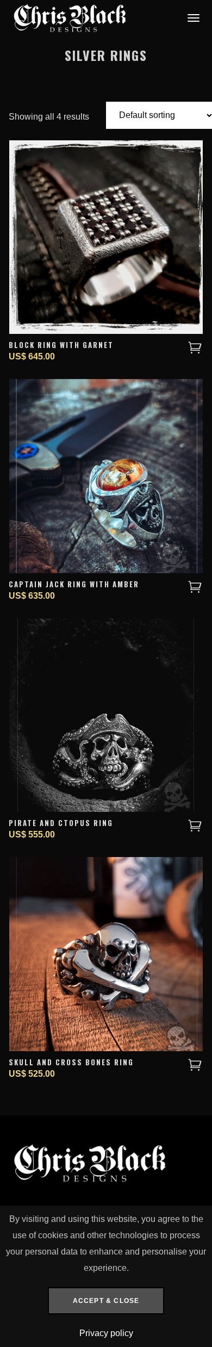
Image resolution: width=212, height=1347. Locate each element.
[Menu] (192, 17)
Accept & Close (106, 1301)
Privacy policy (106, 1333)
